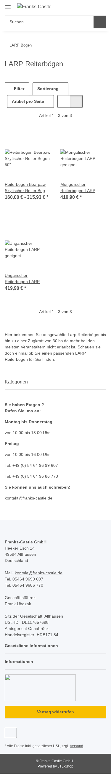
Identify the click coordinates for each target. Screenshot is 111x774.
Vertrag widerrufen (55, 712)
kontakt (11, 498)
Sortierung (48, 88)
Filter (18, 88)
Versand (76, 746)
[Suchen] (100, 22)
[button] (83, 6)
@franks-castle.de (35, 498)
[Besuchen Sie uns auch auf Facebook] (11, 733)
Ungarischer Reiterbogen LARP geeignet (22, 279)
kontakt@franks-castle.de (38, 572)
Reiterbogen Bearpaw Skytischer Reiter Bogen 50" (27, 188)
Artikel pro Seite (28, 101)
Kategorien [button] (16, 381)
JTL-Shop (65, 766)
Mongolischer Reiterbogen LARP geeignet (77, 188)
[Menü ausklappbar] (8, 5)
